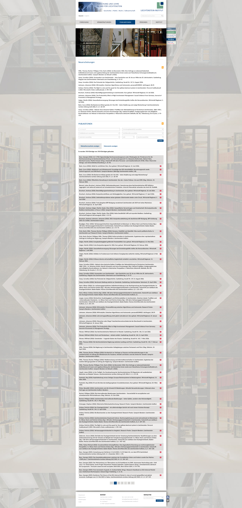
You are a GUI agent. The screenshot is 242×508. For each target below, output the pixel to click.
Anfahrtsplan (82, 499)
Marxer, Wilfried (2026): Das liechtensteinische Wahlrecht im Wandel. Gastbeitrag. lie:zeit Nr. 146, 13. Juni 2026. (115, 332)
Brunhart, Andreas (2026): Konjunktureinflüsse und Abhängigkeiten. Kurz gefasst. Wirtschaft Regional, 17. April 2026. (116, 194)
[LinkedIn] (167, 500)
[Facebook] (167, 497)
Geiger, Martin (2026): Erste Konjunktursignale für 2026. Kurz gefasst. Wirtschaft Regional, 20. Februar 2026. (113, 245)
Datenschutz (82, 497)
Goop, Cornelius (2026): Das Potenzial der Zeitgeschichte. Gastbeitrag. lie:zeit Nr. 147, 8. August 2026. (111, 279)
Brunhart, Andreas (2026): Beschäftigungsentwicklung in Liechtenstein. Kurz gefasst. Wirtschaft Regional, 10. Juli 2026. (117, 191)
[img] (160, 166)
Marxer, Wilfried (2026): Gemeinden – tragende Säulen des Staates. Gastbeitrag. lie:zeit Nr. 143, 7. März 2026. (114, 338)
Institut (159, 22)
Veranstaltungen (104, 22)
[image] (152, 6)
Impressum (81, 495)
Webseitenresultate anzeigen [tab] (90, 146)
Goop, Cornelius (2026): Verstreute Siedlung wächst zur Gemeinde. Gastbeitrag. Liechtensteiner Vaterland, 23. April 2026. (118, 282)
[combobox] (143, 129)
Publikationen (125, 22)
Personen (143, 22)
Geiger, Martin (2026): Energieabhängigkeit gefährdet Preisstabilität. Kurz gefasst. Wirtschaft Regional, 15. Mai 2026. (116, 242)
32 (129, 483)
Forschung (84, 22)
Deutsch (81, 16)
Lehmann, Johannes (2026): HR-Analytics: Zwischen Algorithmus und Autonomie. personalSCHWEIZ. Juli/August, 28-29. (117, 312)
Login (79, 502)
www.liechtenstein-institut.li (130, 501)
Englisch (87, 16)
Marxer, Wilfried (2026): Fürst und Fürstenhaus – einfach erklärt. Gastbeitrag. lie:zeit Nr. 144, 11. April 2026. (113, 335)
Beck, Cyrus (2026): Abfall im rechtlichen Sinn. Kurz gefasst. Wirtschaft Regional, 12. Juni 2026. (109, 166)
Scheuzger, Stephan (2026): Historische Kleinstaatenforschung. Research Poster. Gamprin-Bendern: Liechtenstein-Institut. (118, 404)
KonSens (171, 39)
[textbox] (142, 129)
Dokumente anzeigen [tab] (111, 146)
